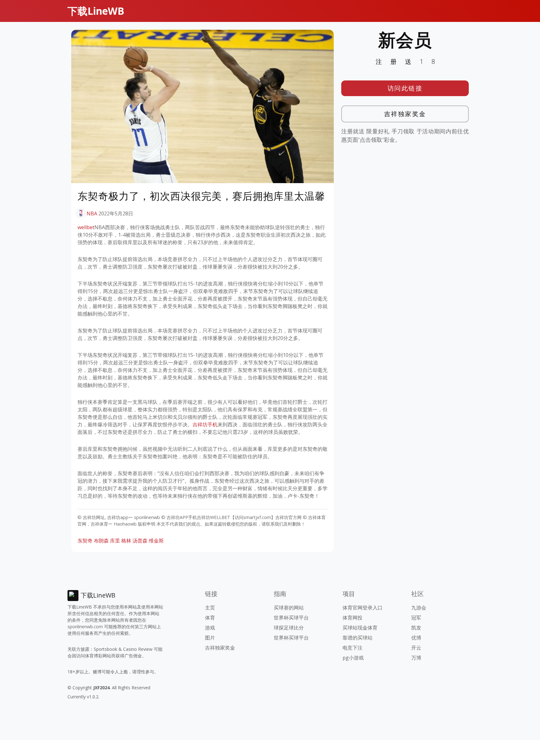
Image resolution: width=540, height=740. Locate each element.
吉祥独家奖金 (405, 114)
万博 (416, 657)
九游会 (418, 607)
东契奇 (85, 540)
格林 (126, 540)
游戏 (210, 627)
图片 (210, 637)
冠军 (416, 617)
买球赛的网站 (289, 607)
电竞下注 (352, 647)
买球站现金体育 (360, 627)
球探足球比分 (289, 627)
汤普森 (140, 540)
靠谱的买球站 (357, 637)
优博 (416, 637)
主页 (210, 607)
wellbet (86, 227)
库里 (115, 540)
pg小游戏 (353, 657)
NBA (92, 213)
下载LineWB (96, 11)
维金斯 (156, 540)
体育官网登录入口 (362, 607)
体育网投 (352, 617)
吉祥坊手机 (205, 424)
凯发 (416, 627)
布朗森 (101, 540)
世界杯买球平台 (291, 617)
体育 (210, 617)
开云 (416, 647)
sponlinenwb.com (85, 627)
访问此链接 (405, 88)
